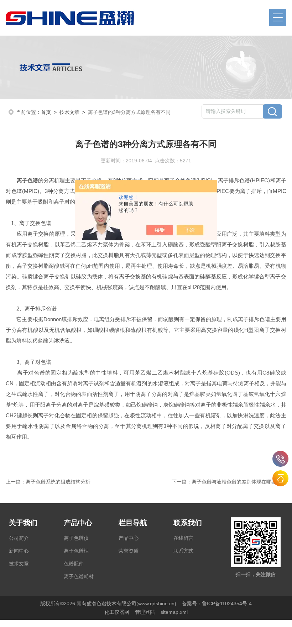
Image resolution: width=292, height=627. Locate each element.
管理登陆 (145, 612)
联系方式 (183, 551)
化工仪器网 (116, 612)
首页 (46, 112)
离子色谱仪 (76, 538)
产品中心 (129, 538)
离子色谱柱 (76, 551)
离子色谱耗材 (79, 576)
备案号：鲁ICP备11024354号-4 (217, 603)
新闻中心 (19, 551)
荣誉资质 (129, 551)
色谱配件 (74, 563)
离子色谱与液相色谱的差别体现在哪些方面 (239, 482)
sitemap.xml (174, 612)
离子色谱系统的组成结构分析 (58, 482)
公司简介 (19, 538)
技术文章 (69, 112)
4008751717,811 (280, 459)
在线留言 (183, 538)
